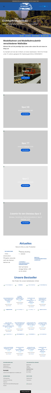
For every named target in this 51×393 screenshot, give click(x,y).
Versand (9, 305)
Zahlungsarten (6, 378)
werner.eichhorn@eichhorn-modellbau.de (12, 372)
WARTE (24, 36)
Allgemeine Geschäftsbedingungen (10, 383)
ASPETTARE (41, 36)
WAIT (18, 36)
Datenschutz (29, 378)
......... (48, 36)
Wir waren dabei (9, 251)
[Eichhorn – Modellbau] (25, 6)
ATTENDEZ (32, 36)
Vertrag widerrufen (25, 391)
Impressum (28, 380)
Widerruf (5, 381)
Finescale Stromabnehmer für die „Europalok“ (40, 259)
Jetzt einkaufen (25, 77)
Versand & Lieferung (7, 380)
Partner (5, 385)
